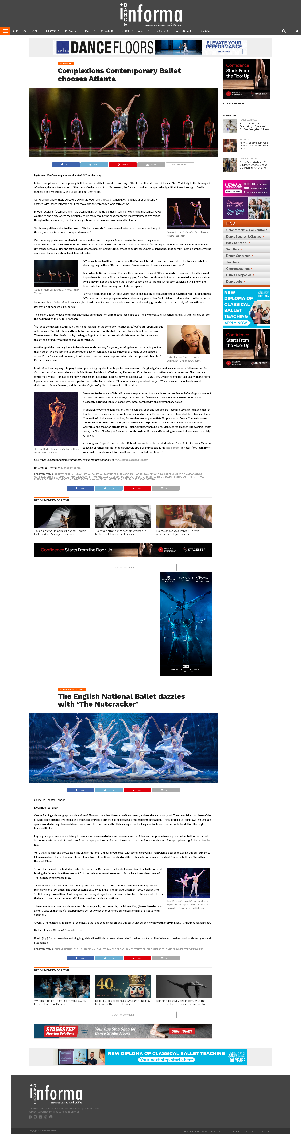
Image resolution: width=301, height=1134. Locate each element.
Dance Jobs (234, 281)
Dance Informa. (71, 467)
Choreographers (238, 268)
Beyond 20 (156, 474)
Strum (127, 479)
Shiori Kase (154, 949)
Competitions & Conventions (246, 230)
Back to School (236, 243)
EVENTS (35, 31)
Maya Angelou (98, 479)
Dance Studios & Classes (243, 236)
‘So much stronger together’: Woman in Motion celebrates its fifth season (120, 532)
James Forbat (116, 949)
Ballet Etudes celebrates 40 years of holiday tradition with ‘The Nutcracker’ (122, 1002)
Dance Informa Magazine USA (199, 1131)
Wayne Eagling (193, 949)
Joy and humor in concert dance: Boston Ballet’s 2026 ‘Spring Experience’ (60, 532)
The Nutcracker (172, 949)
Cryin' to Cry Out (124, 477)
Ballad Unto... (139, 474)
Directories (163, 31)
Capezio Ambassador (188, 474)
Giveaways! (51, 31)
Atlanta (89, 474)
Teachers (232, 262)
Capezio (106, 199)
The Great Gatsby (143, 479)
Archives (251, 1131)
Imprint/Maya (195, 477)
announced (91, 183)
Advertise (144, 31)
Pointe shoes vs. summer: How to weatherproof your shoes (177, 532)
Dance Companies (239, 275)
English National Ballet (90, 949)
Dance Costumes (238, 256)
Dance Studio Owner (99, 31)
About (222, 1131)
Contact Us (125, 31)
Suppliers (232, 249)
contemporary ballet (96, 477)
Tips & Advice (72, 31)
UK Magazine (207, 31)
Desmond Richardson (150, 477)
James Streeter (136, 949)
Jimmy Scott (80, 479)
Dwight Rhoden (175, 477)
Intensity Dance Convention (52, 479)
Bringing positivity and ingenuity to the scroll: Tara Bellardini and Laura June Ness (182, 1002)
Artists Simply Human (69, 474)
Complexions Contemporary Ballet (57, 477)
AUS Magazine (185, 31)
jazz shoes (172, 447)
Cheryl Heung (63, 949)
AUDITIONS (19, 31)
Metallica (115, 479)
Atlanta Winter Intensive (112, 474)
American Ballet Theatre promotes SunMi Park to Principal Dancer (60, 1002)
